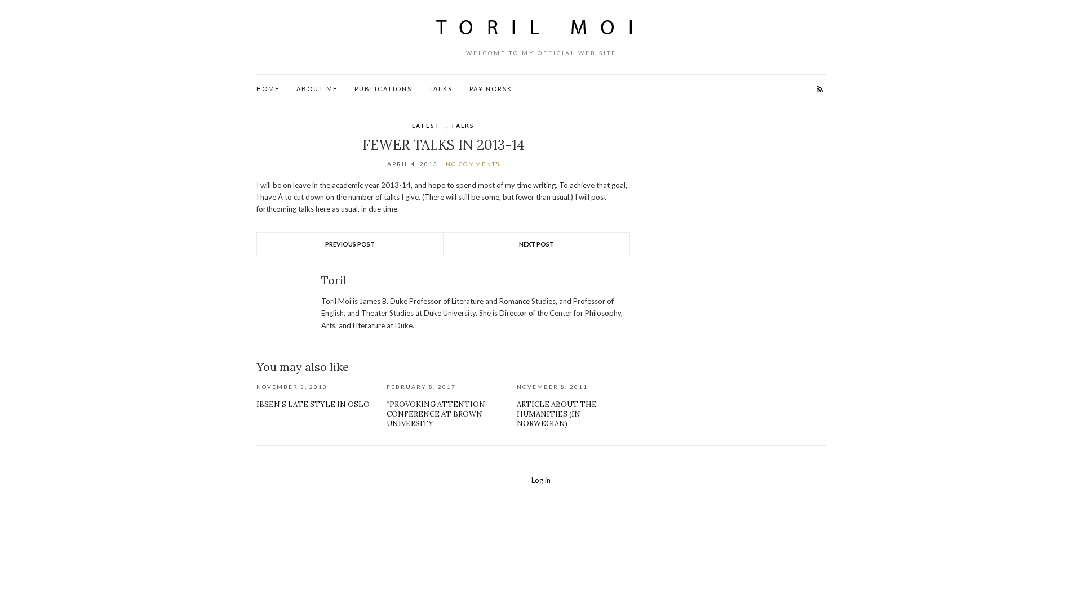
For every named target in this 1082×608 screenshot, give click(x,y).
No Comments (473, 163)
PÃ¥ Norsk (490, 88)
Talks (441, 88)
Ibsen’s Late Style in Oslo (313, 404)
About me (317, 88)
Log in (541, 480)
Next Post (536, 244)
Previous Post (350, 244)
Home (268, 88)
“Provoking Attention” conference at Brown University (437, 414)
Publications (383, 88)
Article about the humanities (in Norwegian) (557, 414)
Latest (426, 125)
